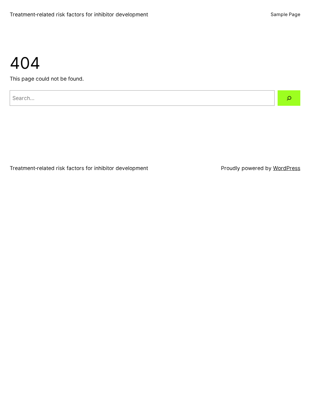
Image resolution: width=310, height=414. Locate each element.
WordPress (286, 168)
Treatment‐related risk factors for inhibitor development (79, 14)
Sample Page (285, 14)
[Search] (289, 98)
